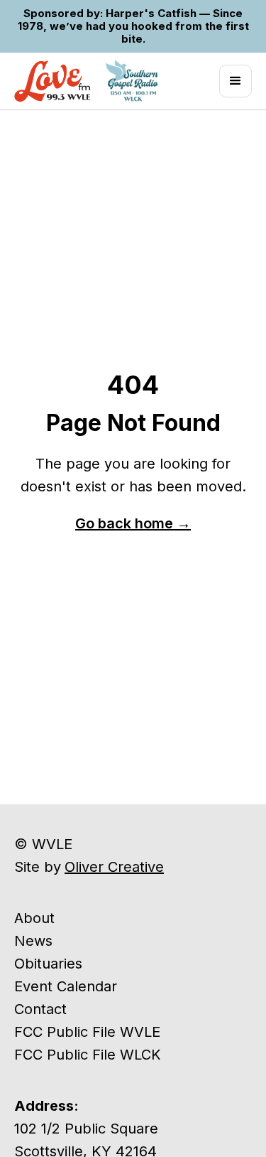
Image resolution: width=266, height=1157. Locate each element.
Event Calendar (65, 986)
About (34, 918)
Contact (40, 1009)
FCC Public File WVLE (87, 1031)
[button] (235, 81)
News (33, 940)
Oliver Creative (114, 866)
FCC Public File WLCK (87, 1054)
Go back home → (133, 523)
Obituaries (48, 963)
